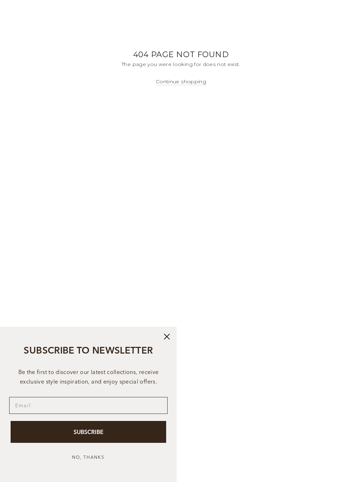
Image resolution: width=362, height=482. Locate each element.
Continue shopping (181, 81)
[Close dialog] (166, 336)
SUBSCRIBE (89, 431)
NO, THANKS (88, 457)
